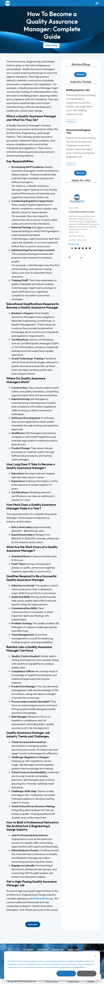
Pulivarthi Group (43, 898)
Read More (71, 121)
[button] (97, 3)
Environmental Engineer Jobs (78, 131)
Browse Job (74, 244)
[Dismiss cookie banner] (95, 956)
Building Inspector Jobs (78, 90)
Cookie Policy (79, 967)
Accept (66, 973)
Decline (87, 973)
